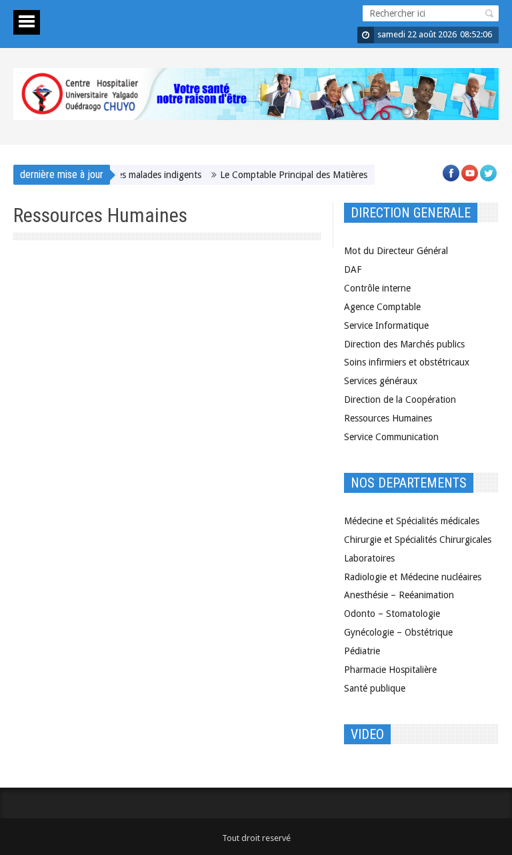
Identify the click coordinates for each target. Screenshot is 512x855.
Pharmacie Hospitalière (390, 669)
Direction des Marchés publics (404, 344)
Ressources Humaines (388, 418)
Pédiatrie (362, 651)
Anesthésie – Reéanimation (399, 595)
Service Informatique (386, 325)
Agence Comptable (382, 306)
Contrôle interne (377, 288)
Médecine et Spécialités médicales (411, 521)
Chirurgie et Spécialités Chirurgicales (417, 539)
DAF (352, 269)
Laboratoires (369, 558)
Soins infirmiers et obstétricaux (406, 362)
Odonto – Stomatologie (392, 613)
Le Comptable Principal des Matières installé (301, 174)
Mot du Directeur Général (396, 250)
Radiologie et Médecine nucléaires (412, 577)
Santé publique (374, 688)
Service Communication (391, 437)
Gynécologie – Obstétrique (398, 632)
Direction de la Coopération (400, 399)
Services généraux (380, 380)
